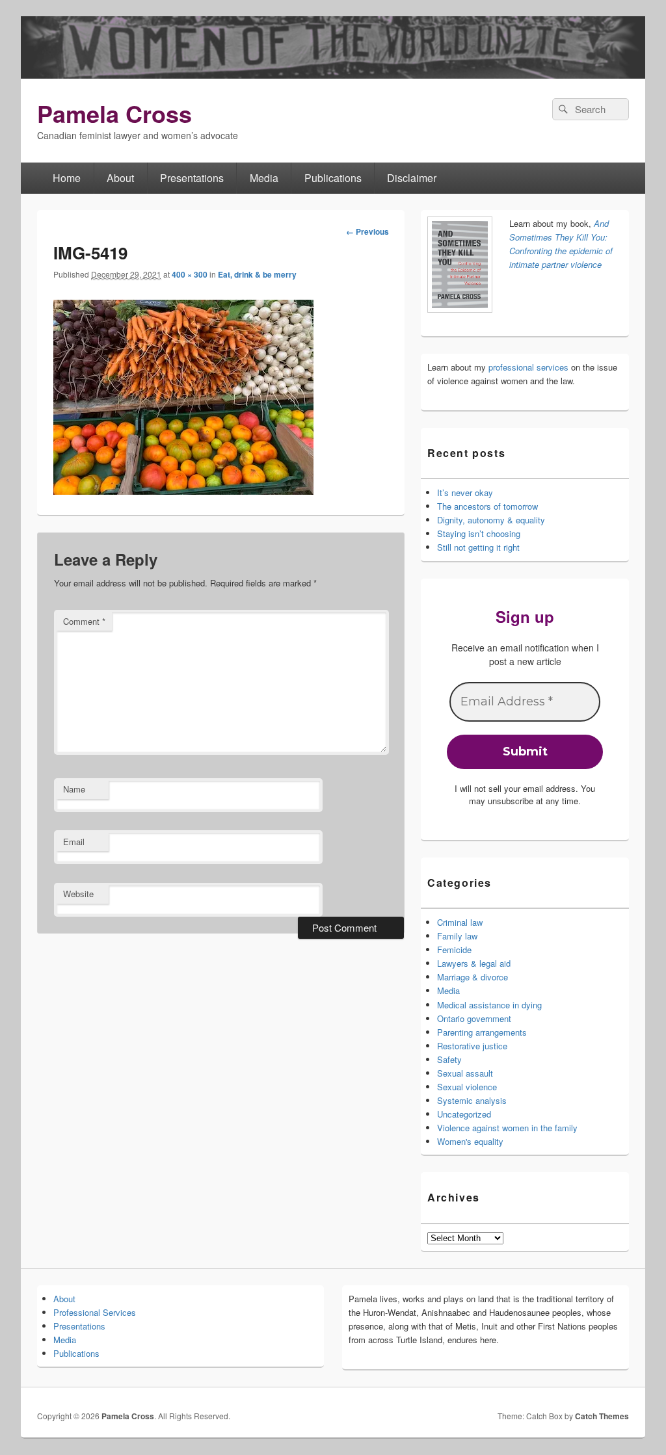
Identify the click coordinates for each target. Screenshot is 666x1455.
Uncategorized (464, 1114)
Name (74, 789)
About (120, 177)
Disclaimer (411, 177)
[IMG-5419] (183, 490)
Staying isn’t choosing (478, 533)
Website (78, 893)
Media (264, 177)
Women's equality (470, 1141)
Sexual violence (467, 1087)
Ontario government (474, 1018)
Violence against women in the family (507, 1127)
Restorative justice (472, 1046)
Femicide (454, 949)
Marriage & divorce (472, 977)
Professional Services (94, 1312)
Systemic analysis (472, 1100)
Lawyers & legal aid (474, 963)
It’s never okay (465, 492)
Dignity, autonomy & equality (491, 520)
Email (74, 841)
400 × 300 (189, 274)
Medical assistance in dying (489, 1005)
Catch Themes (602, 1416)
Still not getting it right (478, 547)
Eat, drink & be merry (257, 274)
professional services (528, 367)
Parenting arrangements (482, 1032)
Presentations (192, 177)
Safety (449, 1059)
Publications (333, 177)
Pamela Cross (114, 113)
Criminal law (460, 922)
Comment (84, 621)
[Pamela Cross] (333, 74)
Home (67, 177)
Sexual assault (465, 1073)
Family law (457, 936)
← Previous (367, 231)
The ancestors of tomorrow (487, 506)
